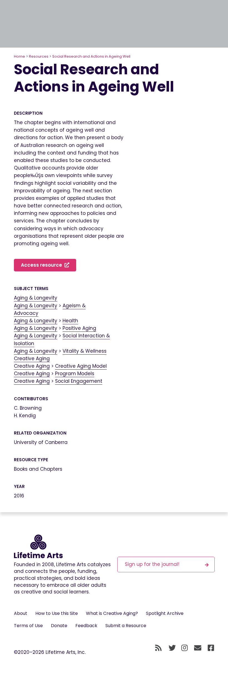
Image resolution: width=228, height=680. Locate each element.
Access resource (42, 265)
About (20, 613)
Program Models (74, 373)
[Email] (197, 648)
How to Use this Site (56, 613)
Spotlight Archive (165, 613)
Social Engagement (78, 381)
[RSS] (158, 648)
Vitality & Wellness (84, 351)
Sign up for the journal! (152, 564)
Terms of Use (28, 625)
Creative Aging (32, 358)
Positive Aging (79, 328)
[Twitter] (172, 648)
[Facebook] (211, 648)
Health (70, 320)
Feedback (86, 625)
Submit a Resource (125, 625)
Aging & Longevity (35, 297)
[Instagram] (184, 648)
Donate (59, 625)
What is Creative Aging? (112, 613)
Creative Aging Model (81, 366)
